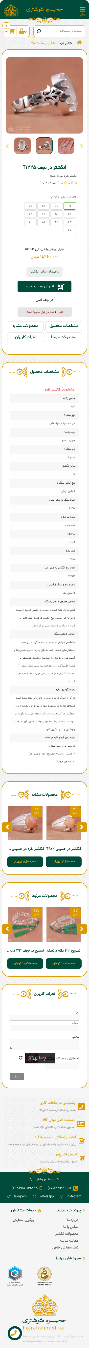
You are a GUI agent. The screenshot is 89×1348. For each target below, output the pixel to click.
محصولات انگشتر (66, 1234)
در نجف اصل (44, 300)
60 (43, 214)
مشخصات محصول (63, 326)
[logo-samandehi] (44, 1276)
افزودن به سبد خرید (39, 286)
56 (43, 206)
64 (56, 222)
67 (69, 230)
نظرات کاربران (25, 337)
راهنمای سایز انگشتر (44, 272)
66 (30, 222)
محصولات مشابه (25, 326)
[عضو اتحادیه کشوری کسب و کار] (15, 1276)
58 (70, 214)
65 (43, 222)
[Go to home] (79, 42)
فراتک (25, 1341)
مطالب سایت (69, 1241)
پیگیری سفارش (23, 1220)
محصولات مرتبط (63, 337)
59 (57, 214)
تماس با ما (70, 1227)
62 (30, 214)
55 (57, 206)
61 (69, 206)
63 (70, 222)
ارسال (17, 1076)
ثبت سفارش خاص (65, 1247)
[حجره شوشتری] (44, 9)
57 (30, 206)
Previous (81, 145)
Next (7, 145)
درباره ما (72, 1220)
